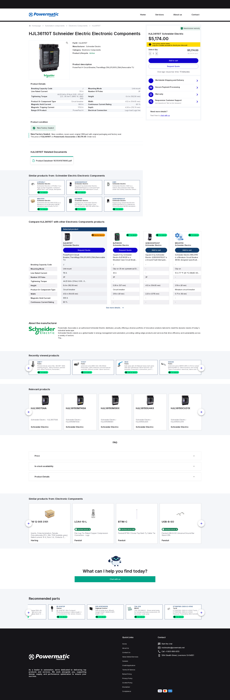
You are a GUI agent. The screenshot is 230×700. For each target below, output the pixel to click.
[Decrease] (150, 53)
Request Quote (173, 66)
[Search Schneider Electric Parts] (42, 334)
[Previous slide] (28, 368)
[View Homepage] (44, 14)
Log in (154, 45)
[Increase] (156, 53)
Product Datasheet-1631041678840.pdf (54, 160)
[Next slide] (201, 368)
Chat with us (115, 579)
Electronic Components (78, 26)
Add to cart (173, 61)
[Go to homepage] (57, 657)
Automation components (55, 26)
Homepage (36, 26)
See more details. (113, 308)
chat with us (165, 116)
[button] (173, 80)
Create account (164, 45)
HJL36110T (96, 26)
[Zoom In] (67, 42)
